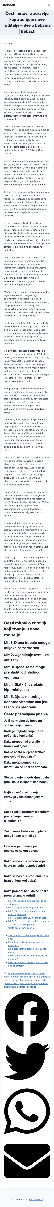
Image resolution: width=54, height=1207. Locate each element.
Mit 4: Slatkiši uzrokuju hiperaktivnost (27, 918)
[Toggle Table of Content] (6, 973)
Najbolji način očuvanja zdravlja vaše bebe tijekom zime (23, 797)
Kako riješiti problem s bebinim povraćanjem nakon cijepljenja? (26, 816)
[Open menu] (48, 5)
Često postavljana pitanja (21, 928)
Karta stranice (36, 1199)
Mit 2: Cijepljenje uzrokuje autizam (25, 907)
